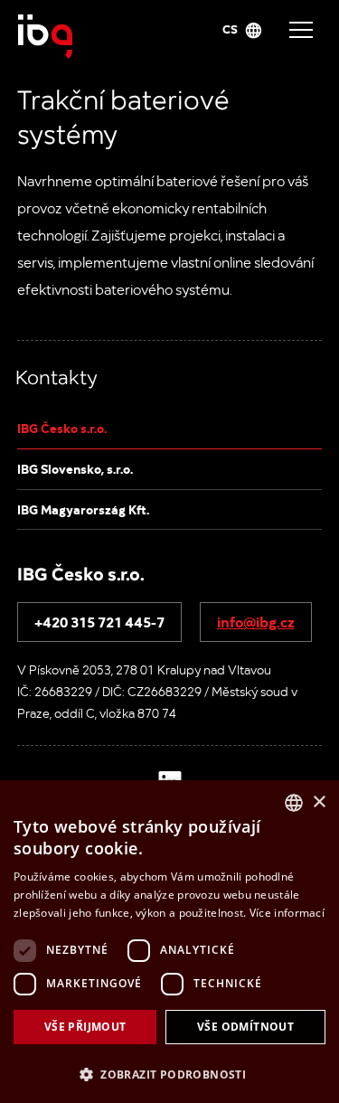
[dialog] (169, 941)
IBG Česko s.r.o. (62, 428)
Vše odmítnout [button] (245, 1026)
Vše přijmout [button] (85, 1026)
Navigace (301, 30)
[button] (169, 1072)
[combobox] (294, 803)
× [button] (318, 802)
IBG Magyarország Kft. (83, 509)
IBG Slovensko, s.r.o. (75, 468)
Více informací (287, 912)
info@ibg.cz (256, 621)
